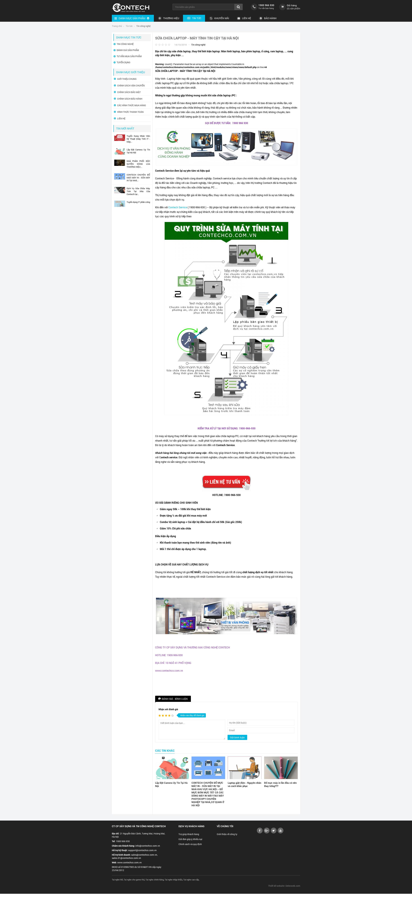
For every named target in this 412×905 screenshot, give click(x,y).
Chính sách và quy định (190, 844)
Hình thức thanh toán (130, 111)
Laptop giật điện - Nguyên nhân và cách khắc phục (244, 784)
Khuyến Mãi (221, 18)
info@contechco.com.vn (147, 845)
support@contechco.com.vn (142, 850)
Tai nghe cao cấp (191, 879)
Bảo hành (269, 18)
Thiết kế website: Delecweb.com (284, 885)
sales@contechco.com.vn (144, 854)
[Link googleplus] (267, 832)
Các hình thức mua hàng (131, 105)
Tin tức (196, 18)
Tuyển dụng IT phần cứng (138, 202)
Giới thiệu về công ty (227, 834)
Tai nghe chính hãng (154, 879)
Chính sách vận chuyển (131, 85)
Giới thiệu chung (127, 78)
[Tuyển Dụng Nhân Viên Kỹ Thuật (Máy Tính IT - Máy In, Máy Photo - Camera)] (119, 140)
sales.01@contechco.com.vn (126, 857)
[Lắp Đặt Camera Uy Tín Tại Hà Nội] (172, 768)
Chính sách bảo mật (129, 92)
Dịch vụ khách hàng (191, 826)
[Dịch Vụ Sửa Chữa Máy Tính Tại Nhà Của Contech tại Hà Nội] (119, 192)
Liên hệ (246, 18)
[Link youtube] (260, 832)
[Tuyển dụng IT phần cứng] (119, 206)
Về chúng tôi (225, 826)
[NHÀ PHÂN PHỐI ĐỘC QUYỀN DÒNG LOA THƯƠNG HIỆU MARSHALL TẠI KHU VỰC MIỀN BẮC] (119, 165)
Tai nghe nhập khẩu (173, 879)
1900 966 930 (266, 5)
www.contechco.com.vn (129, 862)
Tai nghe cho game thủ (134, 879)
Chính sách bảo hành (129, 98)
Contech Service (177, 207)
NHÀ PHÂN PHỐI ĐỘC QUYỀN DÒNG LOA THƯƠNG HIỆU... (138, 164)
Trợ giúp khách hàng (188, 834)
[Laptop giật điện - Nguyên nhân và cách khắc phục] (245, 768)
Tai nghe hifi (117, 879)
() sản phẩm (293, 8)
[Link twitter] (273, 832)
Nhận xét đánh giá (168, 709)
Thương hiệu (171, 18)
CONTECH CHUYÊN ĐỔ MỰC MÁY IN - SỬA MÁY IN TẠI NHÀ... (138, 177)
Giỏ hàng (292, 5)
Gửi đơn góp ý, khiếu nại (190, 839)
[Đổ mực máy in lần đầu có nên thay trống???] (281, 768)
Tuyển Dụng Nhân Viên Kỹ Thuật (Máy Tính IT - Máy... (138, 138)
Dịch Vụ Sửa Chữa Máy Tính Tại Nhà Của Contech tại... (138, 191)
